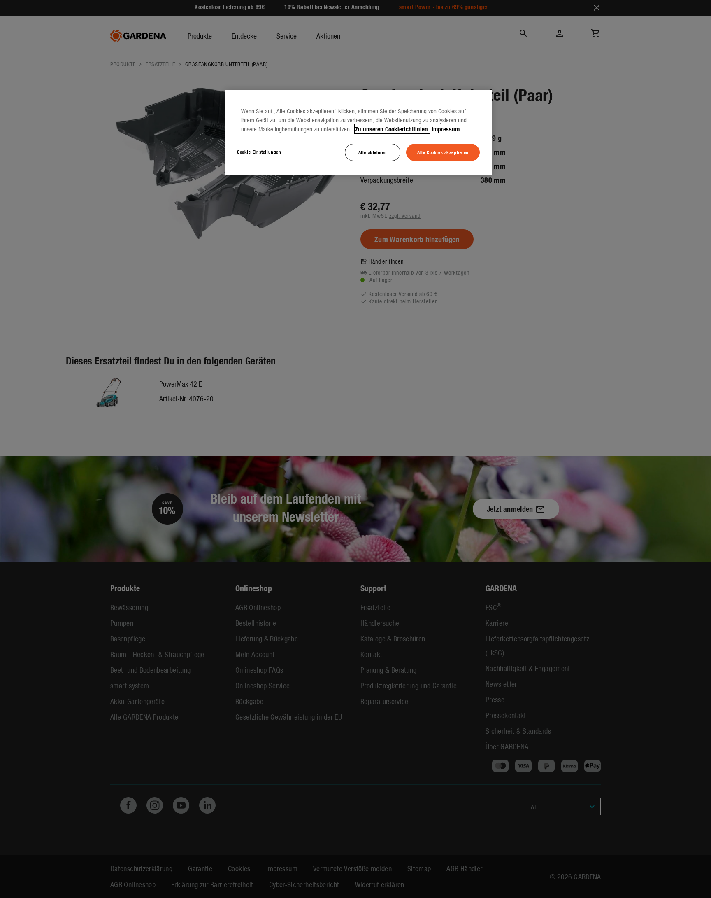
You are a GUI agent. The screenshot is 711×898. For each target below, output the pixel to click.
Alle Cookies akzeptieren (443, 152)
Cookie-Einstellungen (259, 151)
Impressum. (446, 129)
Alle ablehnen (372, 152)
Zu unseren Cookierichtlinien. (392, 129)
